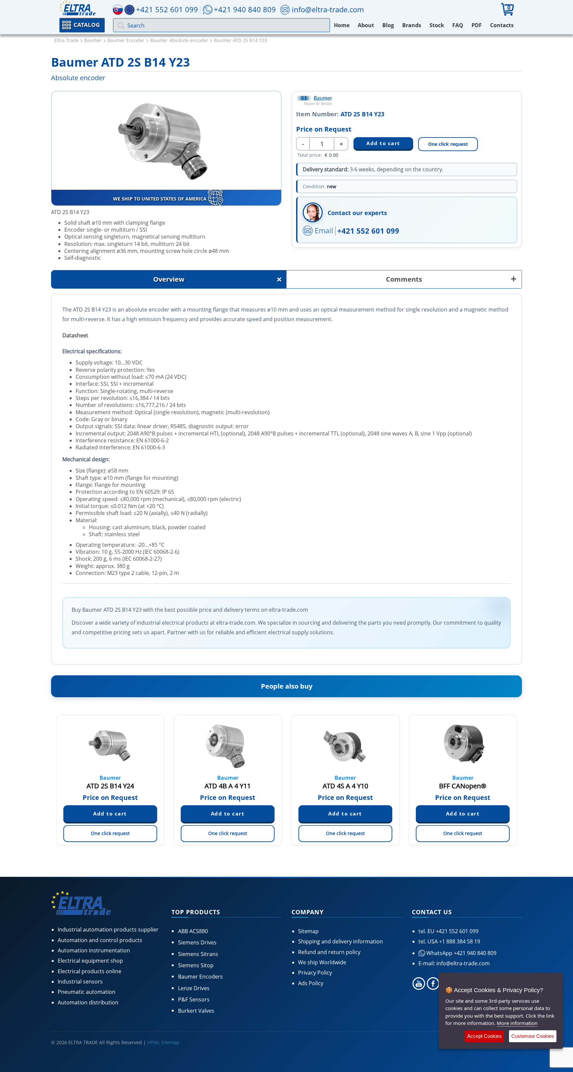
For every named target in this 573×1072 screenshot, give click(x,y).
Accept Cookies (484, 1036)
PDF (477, 25)
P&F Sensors (194, 999)
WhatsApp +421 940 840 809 (460, 953)
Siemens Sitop (196, 965)
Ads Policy (310, 983)
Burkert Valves (196, 1010)
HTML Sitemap (163, 1042)
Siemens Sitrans (198, 954)
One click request (448, 144)
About (366, 25)
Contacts (502, 25)
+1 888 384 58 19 (459, 941)
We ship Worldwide (322, 962)
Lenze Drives (194, 988)
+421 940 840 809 (245, 9)
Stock (436, 25)
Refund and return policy (329, 952)
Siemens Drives (197, 942)
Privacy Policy (315, 972)
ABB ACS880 (193, 931)
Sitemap (308, 931)
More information (517, 1023)
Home (342, 25)
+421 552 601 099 (368, 231)
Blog (388, 25)
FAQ (457, 25)
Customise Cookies (532, 1036)
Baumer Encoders (200, 976)
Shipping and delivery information (340, 941)
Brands (411, 25)
